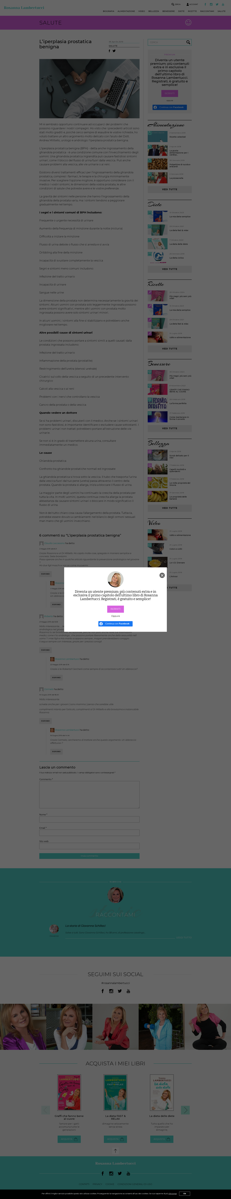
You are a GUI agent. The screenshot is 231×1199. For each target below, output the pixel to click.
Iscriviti (116, 609)
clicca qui (173, 1194)
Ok (184, 1194)
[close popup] (162, 575)
